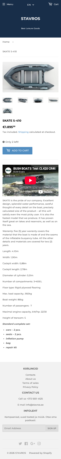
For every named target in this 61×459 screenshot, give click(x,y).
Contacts (30, 374)
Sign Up (52, 428)
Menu (10, 4)
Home (6, 41)
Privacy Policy (30, 387)
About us (30, 378)
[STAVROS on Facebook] (26, 444)
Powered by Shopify (40, 453)
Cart (55, 4)
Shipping (23, 132)
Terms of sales (30, 383)
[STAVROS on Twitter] (20, 444)
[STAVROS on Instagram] (39, 444)
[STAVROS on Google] (32, 444)
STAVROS (30, 18)
